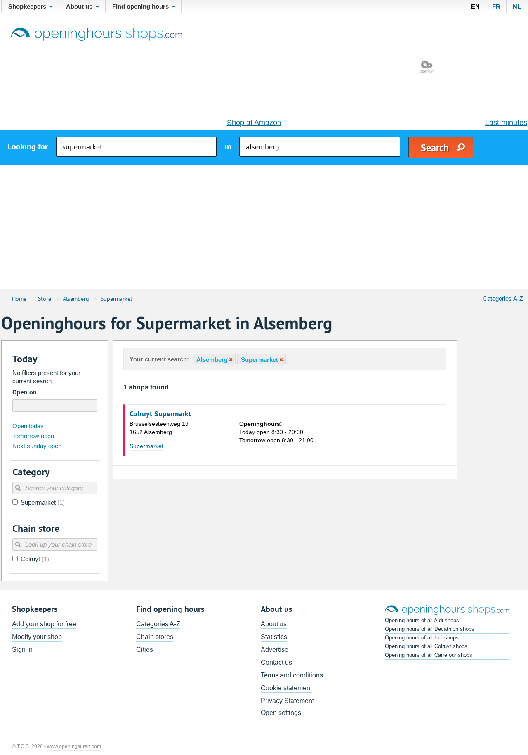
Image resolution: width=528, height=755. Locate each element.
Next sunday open (36, 445)
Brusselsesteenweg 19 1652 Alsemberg (159, 427)
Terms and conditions (292, 675)
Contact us (276, 662)
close (230, 359)
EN (475, 6)
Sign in (22, 649)
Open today (28, 425)
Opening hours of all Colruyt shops (426, 646)
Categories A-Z (503, 298)
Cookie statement (286, 687)
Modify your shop (37, 636)
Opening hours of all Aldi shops (422, 620)
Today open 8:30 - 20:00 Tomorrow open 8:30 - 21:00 (276, 432)
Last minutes (506, 122)
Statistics (274, 636)
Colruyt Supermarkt (160, 414)
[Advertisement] (264, 227)
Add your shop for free (44, 624)
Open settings (281, 712)
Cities (144, 649)
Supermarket (146, 446)
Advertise (274, 649)
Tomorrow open (33, 435)
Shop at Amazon (254, 122)
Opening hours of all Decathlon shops (429, 629)
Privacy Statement (287, 700)
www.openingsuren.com (74, 746)
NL (517, 6)
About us (274, 624)
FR (496, 6)
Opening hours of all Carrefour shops (428, 655)
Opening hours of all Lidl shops (422, 638)
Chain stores (154, 636)
